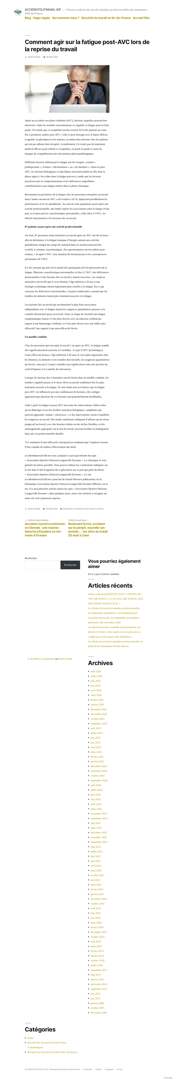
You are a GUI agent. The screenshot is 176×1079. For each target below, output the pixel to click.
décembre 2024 (99, 766)
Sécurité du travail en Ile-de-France (106, 18)
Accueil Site (141, 18)
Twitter (98, 1069)
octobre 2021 (97, 875)
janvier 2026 (97, 704)
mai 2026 (95, 685)
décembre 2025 (99, 709)
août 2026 (96, 671)
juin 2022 (96, 856)
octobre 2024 (97, 775)
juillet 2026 (97, 676)
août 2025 (96, 728)
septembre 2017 (99, 970)
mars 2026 (96, 695)
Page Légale (41, 18)
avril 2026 (96, 690)
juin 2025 (96, 737)
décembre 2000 (99, 1012)
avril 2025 (96, 747)
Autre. (30, 1038)
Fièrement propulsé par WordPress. (65, 1069)
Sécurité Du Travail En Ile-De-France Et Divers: (83, 509)
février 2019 (97, 951)
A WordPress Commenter (40, 659)
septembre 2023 (99, 818)
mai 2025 (95, 742)
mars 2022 (96, 870)
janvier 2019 (97, 956)
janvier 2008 (97, 1003)
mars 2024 (96, 809)
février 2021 (97, 889)
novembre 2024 (99, 771)
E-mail (119, 1069)
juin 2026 (96, 681)
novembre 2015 (99, 984)
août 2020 (96, 908)
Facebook (87, 1069)
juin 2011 (95, 998)
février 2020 (97, 927)
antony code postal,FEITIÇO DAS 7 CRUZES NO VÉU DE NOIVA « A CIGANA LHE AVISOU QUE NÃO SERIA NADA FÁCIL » (115, 598)
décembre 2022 (99, 832)
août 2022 (96, 846)
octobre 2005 (97, 1008)
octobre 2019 (97, 936)
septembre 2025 (99, 723)
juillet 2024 (97, 790)
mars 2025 (96, 752)
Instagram (109, 1069)
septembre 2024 (99, 780)
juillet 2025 (97, 733)
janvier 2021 (97, 894)
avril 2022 (96, 865)
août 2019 (96, 941)
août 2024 (96, 785)
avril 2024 (96, 804)
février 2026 (97, 700)
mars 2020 (96, 922)
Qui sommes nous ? (65, 18)
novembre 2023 (99, 813)
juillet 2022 (97, 851)
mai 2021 (95, 880)
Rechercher (31, 558)
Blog (28, 18)
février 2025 (97, 756)
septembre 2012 (99, 989)
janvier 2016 (97, 979)
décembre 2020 (99, 899)
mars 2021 (96, 884)
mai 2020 (95, 918)
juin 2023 (96, 823)
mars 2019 (96, 946)
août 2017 (96, 974)
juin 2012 (96, 993)
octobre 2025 (97, 718)
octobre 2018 (97, 960)
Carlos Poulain (34, 57)
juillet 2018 (97, 965)
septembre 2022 (99, 842)
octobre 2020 (97, 903)
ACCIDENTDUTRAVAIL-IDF (43, 9)
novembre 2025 (99, 714)
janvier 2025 (97, 761)
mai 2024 (95, 799)
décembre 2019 (99, 932)
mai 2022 (95, 861)
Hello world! (65, 659)
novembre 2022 (99, 837)
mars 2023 (96, 828)
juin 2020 (96, 913)
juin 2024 (96, 794)
